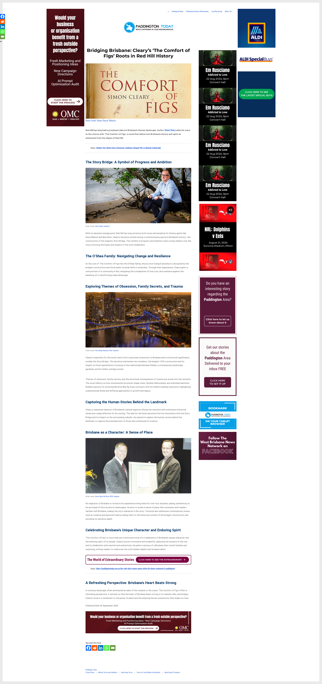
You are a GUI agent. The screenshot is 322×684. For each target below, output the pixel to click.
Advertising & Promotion (172, 672)
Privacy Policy (90, 672)
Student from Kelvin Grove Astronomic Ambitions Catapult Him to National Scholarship (128, 147)
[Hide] (1, 42)
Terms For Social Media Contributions (148, 672)
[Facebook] (88, 648)
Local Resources (216, 11)
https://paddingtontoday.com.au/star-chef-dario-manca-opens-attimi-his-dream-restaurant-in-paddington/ (135, 568)
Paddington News (177, 11)
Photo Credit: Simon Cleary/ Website (101, 120)
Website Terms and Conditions (107, 672)
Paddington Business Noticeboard (197, 11)
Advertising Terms (126, 672)
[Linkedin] (100, 648)
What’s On (228, 11)
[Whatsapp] (106, 648)
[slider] (220, 269)
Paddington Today (91, 669)
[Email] (112, 648)
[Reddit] (94, 648)
